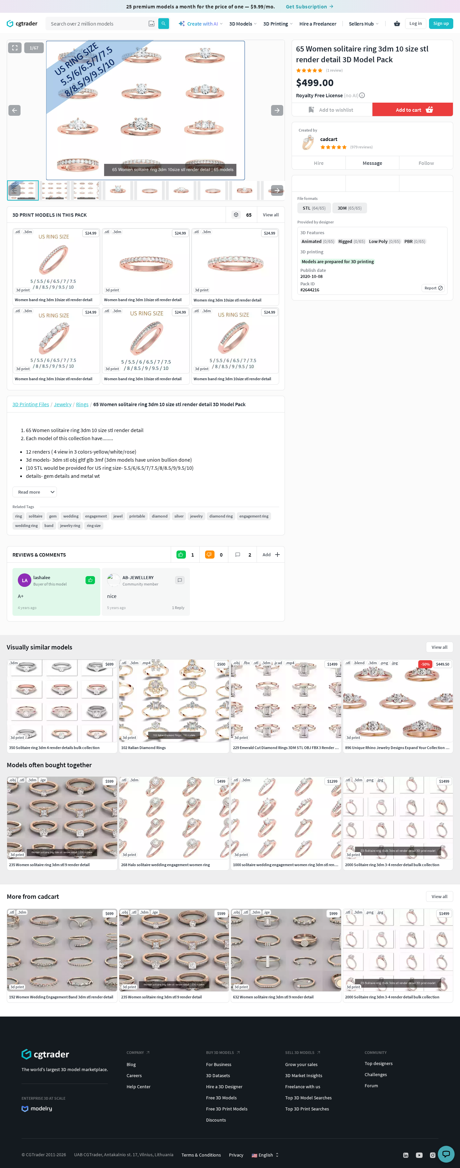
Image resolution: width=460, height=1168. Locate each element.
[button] (151, 23)
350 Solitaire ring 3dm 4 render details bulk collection (54, 747)
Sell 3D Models (300, 1052)
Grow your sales (301, 1064)
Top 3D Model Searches (308, 1098)
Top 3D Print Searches (307, 1109)
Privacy (236, 1155)
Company (135, 1052)
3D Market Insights (303, 1075)
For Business (218, 1064)
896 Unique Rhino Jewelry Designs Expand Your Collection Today (400, 747)
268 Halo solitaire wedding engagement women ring (165, 864)
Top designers (379, 1063)
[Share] (426, 183)
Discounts (216, 1120)
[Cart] (397, 23)
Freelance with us (302, 1087)
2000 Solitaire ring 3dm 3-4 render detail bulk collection (392, 996)
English (262, 1155)
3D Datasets (218, 1075)
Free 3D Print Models (227, 1109)
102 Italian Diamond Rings (143, 747)
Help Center (139, 1087)
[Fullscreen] (15, 47)
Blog (131, 1064)
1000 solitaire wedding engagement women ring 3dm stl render (286, 864)
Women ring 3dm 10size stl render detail (227, 300)
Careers (134, 1075)
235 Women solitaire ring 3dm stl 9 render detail (161, 996)
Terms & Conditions (201, 1155)
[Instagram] (433, 1155)
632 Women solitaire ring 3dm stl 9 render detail (273, 996)
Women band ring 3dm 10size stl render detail (53, 299)
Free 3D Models (221, 1098)
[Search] (163, 23)
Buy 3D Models (220, 1052)
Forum (371, 1086)
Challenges (376, 1074)
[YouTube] (420, 1155)
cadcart (328, 139)
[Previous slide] (14, 110)
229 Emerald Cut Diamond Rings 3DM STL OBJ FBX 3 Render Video (288, 747)
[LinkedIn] (406, 1155)
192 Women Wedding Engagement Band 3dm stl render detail (61, 996)
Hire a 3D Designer (224, 1087)
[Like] (319, 183)
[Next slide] (277, 110)
